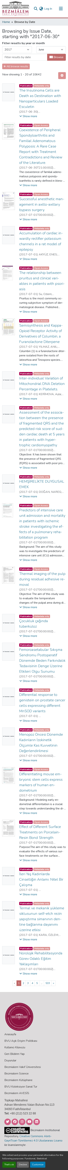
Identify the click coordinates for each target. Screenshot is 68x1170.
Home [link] (6, 22)
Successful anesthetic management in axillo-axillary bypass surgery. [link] (41, 204)
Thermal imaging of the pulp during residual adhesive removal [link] (42, 579)
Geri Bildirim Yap (14, 1053)
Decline (23, 1164)
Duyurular (10, 1060)
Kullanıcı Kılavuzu (14, 1047)
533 (48, 983)
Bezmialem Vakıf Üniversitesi (22, 1067)
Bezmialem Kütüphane (18, 1080)
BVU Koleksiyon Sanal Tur (20, 1086)
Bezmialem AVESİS (16, 1093)
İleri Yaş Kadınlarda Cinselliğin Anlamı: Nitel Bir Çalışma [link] (41, 879)
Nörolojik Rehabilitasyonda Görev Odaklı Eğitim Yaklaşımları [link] (40, 959)
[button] (15, 8)
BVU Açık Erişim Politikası (20, 1040)
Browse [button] (58, 57)
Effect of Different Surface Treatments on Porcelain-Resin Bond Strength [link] (40, 832)
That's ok (9, 1164)
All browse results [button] (17, 66)
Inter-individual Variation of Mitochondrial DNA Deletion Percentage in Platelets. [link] (42, 384)
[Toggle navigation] (61, 8)
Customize (37, 1164)
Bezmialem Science (16, 1073)
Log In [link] (48, 9)
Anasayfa (10, 1034)
